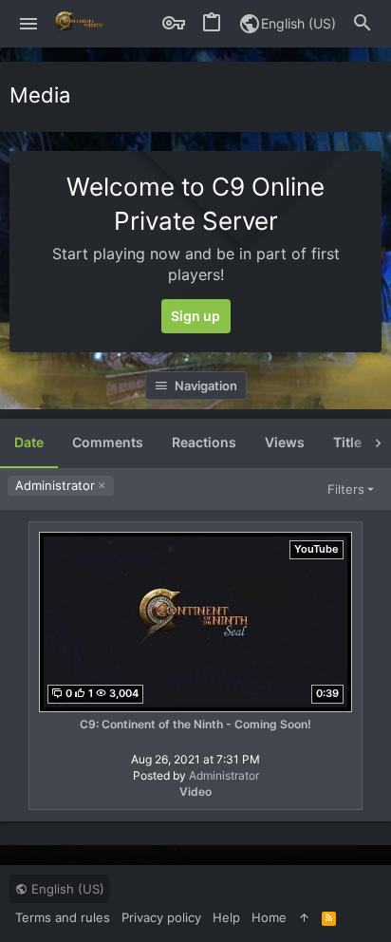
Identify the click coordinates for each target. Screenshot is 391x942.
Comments (107, 442)
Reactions (204, 442)
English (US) (298, 23)
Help (226, 917)
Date (29, 442)
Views (285, 442)
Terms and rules (62, 917)
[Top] (304, 917)
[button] (28, 24)
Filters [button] (345, 489)
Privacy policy (161, 917)
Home (269, 917)
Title (347, 442)
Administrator (55, 485)
